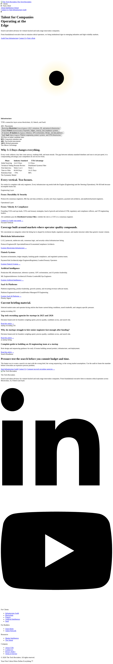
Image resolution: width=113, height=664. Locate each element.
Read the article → (7, 323)
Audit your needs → (16, 221)
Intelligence (10, 8)
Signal (16, 8)
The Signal (9, 640)
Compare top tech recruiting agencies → (41, 369)
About (3, 8)
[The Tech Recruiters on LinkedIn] (56, 494)
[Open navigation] (56, 12)
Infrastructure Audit (12, 613)
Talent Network (10, 631)
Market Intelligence (12, 638)
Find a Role (31, 38)
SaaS (7, 621)
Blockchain (9, 615)
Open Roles (9, 629)
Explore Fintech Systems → (10, 264)
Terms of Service (11, 654)
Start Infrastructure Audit (17, 10)
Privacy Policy (10, 652)
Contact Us (5, 10)
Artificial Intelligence (12, 619)
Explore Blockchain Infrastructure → (14, 248)
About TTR (9, 648)
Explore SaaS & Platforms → (11, 296)
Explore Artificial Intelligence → (12, 280)
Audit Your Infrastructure (9, 38)
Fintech (7, 617)
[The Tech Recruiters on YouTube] (56, 606)
